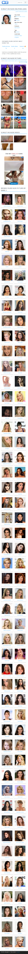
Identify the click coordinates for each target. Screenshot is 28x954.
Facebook (17, 35)
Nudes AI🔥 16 (23, 47)
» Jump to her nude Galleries (21, 11)
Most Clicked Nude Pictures (20, 60)
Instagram (17, 37)
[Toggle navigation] (25, 2)
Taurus (16, 24)
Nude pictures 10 (6, 47)
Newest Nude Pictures (9, 60)
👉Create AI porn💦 (23, 62)
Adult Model (17, 27)
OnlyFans (18, 32)
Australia (17, 20)
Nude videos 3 (14, 47)
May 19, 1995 (18, 16)
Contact (18, 952)
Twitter (20, 35)
